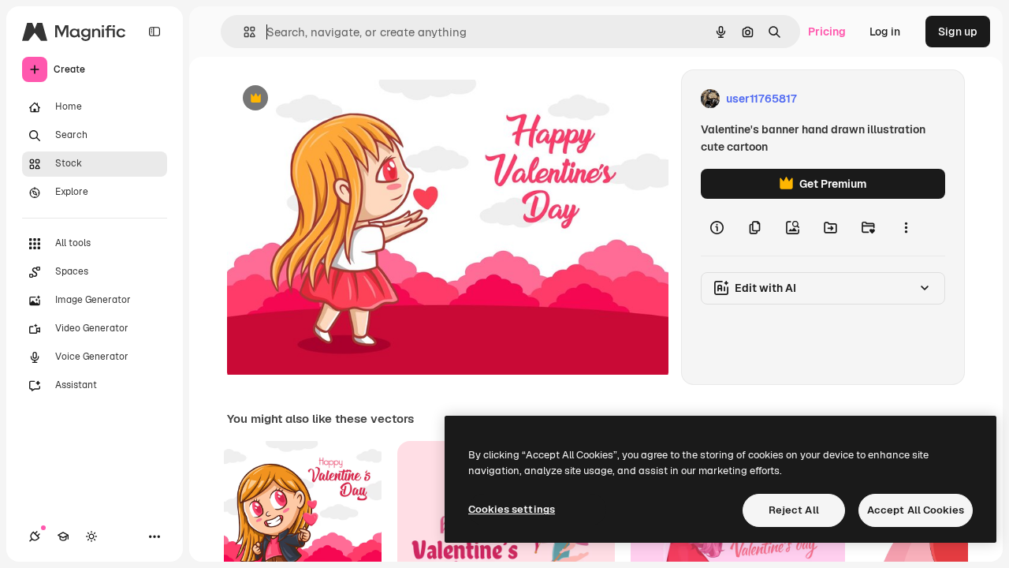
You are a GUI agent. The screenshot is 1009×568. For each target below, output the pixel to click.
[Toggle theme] (91, 536)
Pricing (827, 31)
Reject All (794, 510)
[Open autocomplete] (243, 32)
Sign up (957, 31)
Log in (884, 31)
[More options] (906, 227)
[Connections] (34, 536)
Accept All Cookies (915, 510)
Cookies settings (511, 509)
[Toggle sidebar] (154, 31)
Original (328, 99)
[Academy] (63, 536)
